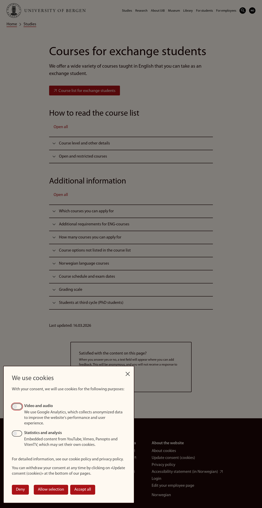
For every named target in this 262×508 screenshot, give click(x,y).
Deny (20, 490)
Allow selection (51, 490)
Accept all (82, 490)
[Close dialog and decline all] (128, 371)
